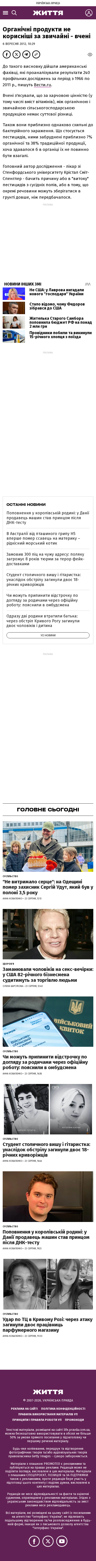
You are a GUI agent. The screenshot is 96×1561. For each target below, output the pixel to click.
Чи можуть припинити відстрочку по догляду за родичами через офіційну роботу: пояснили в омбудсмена (42, 600)
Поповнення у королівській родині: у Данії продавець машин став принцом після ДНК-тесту (47, 518)
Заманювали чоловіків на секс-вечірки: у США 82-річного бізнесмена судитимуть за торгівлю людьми (48, 974)
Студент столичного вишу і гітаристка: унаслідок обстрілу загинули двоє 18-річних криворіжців (43, 579)
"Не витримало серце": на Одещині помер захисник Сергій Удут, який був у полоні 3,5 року (48, 887)
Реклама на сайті (24, 1408)
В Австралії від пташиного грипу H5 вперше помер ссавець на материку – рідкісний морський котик (43, 538)
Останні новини (26, 504)
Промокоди (74, 1419)
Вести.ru (42, 84)
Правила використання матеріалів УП (48, 1414)
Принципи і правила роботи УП (37, 1419)
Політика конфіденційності (63, 1408)
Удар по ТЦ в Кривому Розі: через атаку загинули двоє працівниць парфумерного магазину (47, 1324)
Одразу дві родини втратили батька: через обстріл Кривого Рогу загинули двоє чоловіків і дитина (42, 621)
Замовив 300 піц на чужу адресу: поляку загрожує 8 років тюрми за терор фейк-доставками (45, 559)
